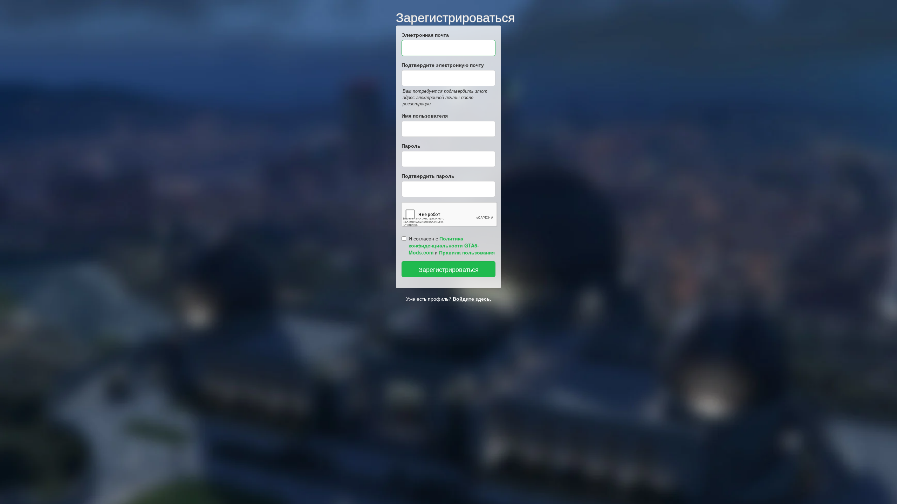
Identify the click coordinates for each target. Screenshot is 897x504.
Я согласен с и (452, 245)
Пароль (411, 145)
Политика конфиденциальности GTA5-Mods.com (444, 245)
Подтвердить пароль (428, 175)
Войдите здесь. (472, 298)
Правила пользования (467, 252)
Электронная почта (425, 34)
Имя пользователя (425, 115)
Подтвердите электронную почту (443, 64)
